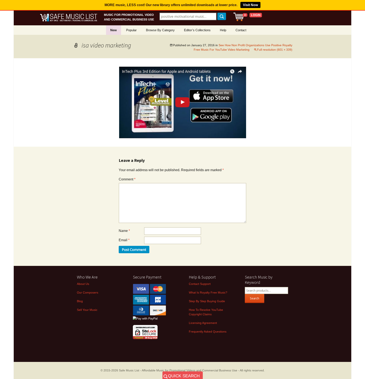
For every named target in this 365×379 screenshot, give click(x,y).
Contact (241, 30)
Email (124, 240)
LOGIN (255, 15)
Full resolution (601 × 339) (274, 49)
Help (223, 30)
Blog (80, 301)
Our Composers (87, 292)
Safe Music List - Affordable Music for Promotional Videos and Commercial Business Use (178, 370)
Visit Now (250, 5)
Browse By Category (160, 30)
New (113, 30)
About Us (83, 284)
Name (124, 231)
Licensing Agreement (203, 323)
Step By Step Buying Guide (207, 301)
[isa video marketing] (182, 102)
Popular (131, 30)
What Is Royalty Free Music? (208, 292)
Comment (127, 179)
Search (254, 298)
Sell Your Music (87, 309)
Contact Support (200, 284)
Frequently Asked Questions (207, 331)
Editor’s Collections (197, 30)
